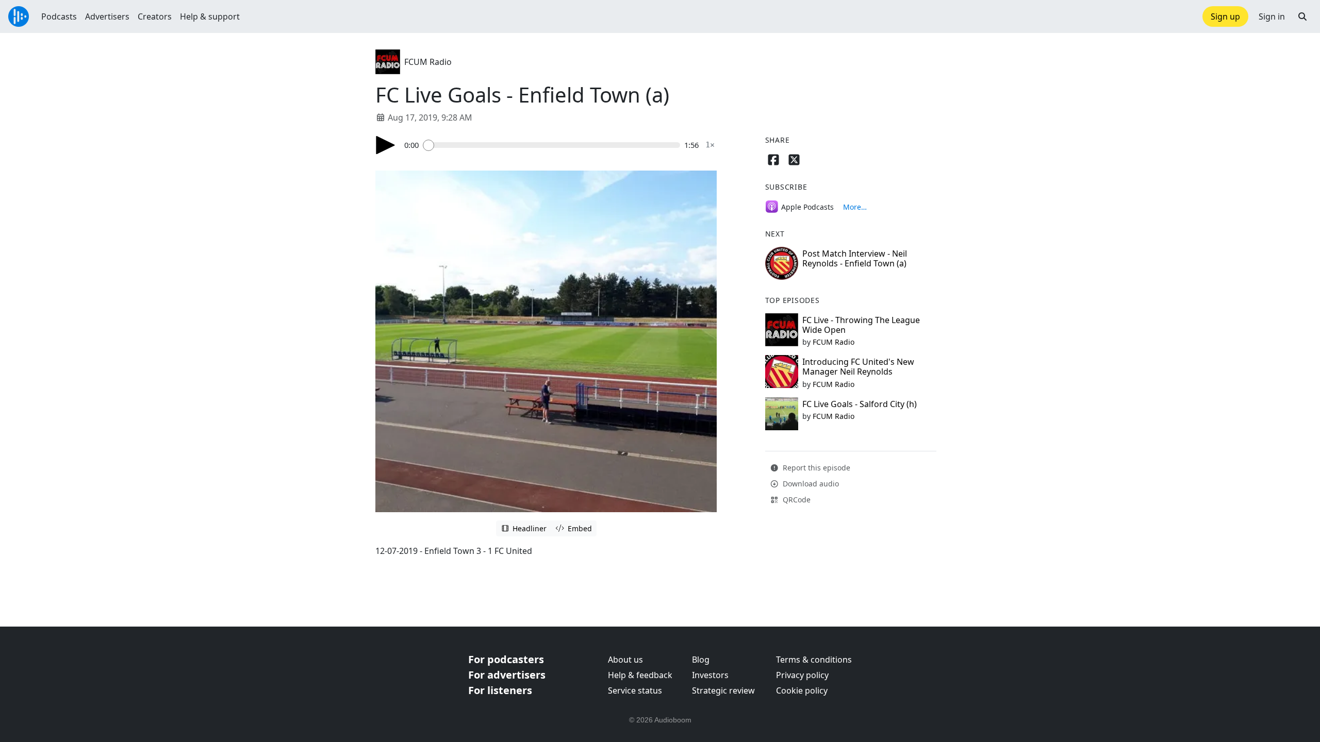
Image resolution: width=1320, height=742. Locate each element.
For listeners (500, 690)
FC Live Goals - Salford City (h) (859, 404)
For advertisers (507, 675)
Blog (701, 659)
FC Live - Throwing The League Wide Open (861, 324)
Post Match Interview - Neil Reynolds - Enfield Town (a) (854, 258)
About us (625, 659)
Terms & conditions (814, 659)
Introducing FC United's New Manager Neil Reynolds (858, 366)
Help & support (210, 16)
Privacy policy (802, 675)
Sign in (1272, 16)
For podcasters (506, 659)
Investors (710, 675)
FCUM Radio (428, 62)
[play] (385, 145)
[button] (1302, 16)
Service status (635, 690)
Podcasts (59, 16)
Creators (155, 16)
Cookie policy (802, 690)
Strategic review (723, 690)
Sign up (1225, 16)
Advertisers (107, 16)
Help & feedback (640, 675)
